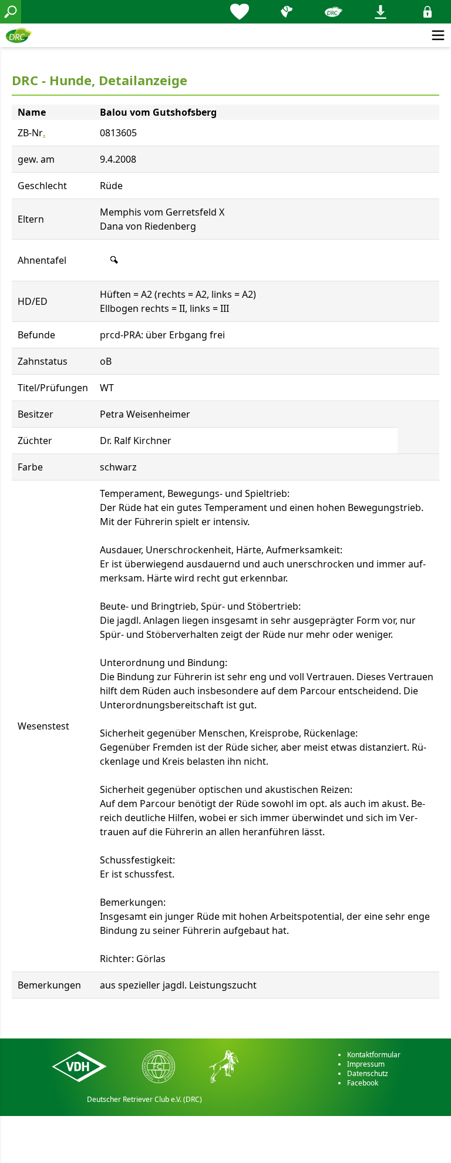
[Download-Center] (380, 11)
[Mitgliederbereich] (427, 11)
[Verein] (333, 11)
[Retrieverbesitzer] (286, 11)
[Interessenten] (239, 11)
